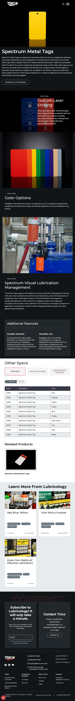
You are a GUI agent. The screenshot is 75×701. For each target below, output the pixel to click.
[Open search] (63, 4)
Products (25, 679)
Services (25, 683)
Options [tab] (15, 371)
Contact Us (54, 635)
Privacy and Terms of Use (43, 695)
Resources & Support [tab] (60, 371)
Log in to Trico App (62, 662)
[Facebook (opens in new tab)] (6, 665)
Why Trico (42, 678)
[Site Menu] (67, 4)
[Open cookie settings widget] (3, 697)
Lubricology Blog (11, 683)
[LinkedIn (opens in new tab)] (9, 665)
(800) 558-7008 (35, 660)
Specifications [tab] (37, 371)
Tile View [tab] (21, 381)
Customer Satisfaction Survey (62, 678)
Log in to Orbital (61, 656)
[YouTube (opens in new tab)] (13, 665)
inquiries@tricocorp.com (38, 663)
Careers (41, 681)
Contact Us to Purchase (15, 82)
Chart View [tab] (11, 381)
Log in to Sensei (61, 659)
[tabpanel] (37, 406)
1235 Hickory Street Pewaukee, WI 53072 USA (38, 668)
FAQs (40, 684)
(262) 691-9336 (34, 656)
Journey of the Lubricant (10, 678)
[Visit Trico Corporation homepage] (12, 658)
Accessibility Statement (63, 695)
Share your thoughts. (20, 643)
